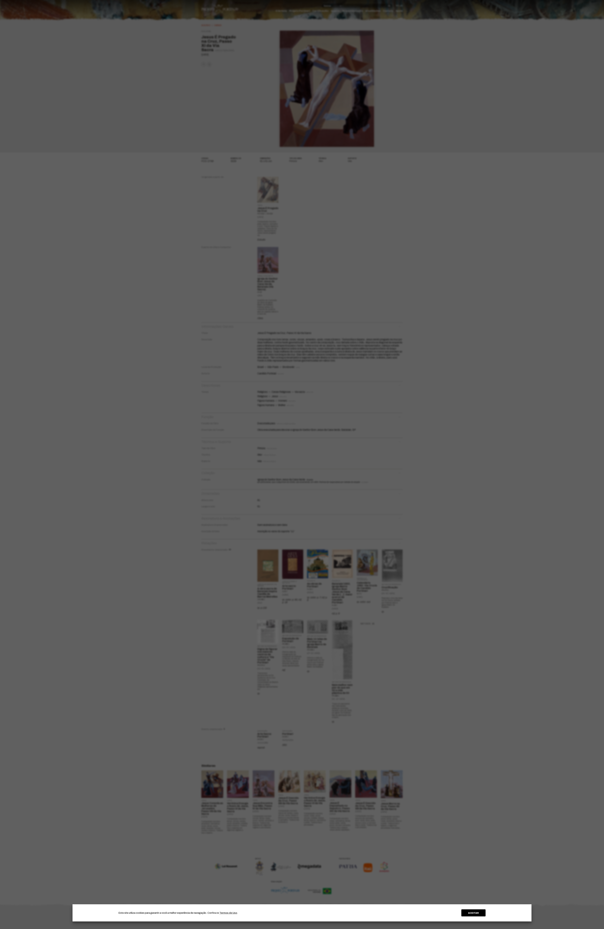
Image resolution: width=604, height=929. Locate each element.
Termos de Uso (228, 913)
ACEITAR (473, 913)
